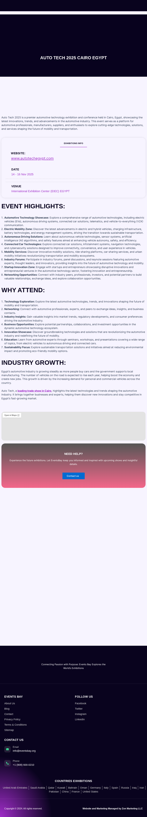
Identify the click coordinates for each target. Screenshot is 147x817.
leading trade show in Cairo (34, 390)
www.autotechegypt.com (32, 158)
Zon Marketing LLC (132, 808)
